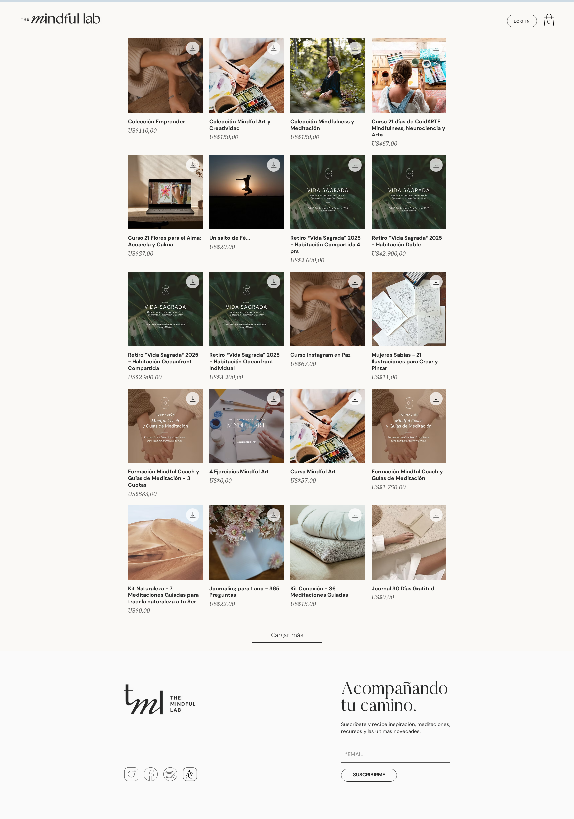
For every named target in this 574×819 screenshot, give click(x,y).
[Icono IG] (131, 774)
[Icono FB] (151, 774)
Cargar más (287, 634)
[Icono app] (190, 774)
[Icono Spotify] (170, 774)
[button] (549, 20)
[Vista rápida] (165, 75)
